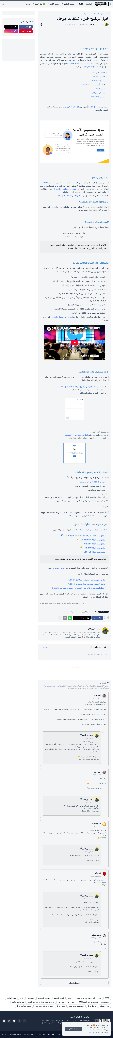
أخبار (99, 998)
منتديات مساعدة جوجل (62, 612)
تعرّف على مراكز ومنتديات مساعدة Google (86, 580)
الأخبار (80, 4)
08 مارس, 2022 (96, 938)
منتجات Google (96, 107)
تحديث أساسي (11, 998)
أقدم (41, 992)
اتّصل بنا (4, 1034)
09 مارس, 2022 (88, 958)
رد (105, 728)
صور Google (99, 88)
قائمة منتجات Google (92, 66)
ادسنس (70, 998)
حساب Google (98, 72)
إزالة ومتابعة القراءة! (73, 1029)
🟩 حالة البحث (40, 4)
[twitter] (19, 1021)
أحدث (107, 992)
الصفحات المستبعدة (44, 998)
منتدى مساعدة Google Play (93, 540)
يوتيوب (55, 568)
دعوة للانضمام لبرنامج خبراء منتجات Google (86, 584)
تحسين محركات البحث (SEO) (88, 1002)
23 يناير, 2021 (97, 698)
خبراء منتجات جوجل (76, 612)
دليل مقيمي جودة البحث (76, 1006)
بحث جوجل (30, 998)
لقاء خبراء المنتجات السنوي (62, 317)
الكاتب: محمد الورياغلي (89, 13)
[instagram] (9, 1021)
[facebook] (24, 1021)
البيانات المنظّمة (59, 998)
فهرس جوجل (60, 1006)
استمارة (82, 386)
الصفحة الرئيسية (103, 13)
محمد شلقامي (96, 935)
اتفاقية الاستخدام (15, 1034)
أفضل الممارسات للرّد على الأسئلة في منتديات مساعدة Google (78, 588)
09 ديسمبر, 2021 (96, 876)
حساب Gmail (99, 76)
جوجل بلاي (61, 1002)
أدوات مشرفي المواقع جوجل (85, 998)
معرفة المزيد (93, 1032)
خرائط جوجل (92, 1006)
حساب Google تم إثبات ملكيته (92, 482)
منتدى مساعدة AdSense (94, 544)
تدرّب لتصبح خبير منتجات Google (72, 195)
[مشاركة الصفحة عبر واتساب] (70, 618)
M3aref (98, 873)
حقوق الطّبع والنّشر (18, 1002)
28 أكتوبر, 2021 (96, 826)
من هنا (71, 515)
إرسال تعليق (74, 983)
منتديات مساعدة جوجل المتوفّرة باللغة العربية (90, 530)
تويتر (62, 568)
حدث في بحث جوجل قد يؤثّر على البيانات (41, 1002)
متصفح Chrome (98, 80)
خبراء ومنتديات (104, 1006)
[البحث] (4, 4)
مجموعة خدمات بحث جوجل (44, 1006)
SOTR (107, 998)
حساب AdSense (97, 97)
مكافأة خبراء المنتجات (72, 107)
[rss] (4, 1021)
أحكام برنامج (76, 435)
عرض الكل (45, 647)
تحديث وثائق (105, 1002)
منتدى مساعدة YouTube (94, 552)
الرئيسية (89, 4)
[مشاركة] (42, 24)
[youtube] (14, 1021)
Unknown (96, 824)
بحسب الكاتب (54, 4)
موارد (28, 4)
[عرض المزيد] (60, 618)
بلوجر (21, 998)
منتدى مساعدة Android (95, 548)
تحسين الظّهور (69, 4)
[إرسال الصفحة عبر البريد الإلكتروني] (65, 618)
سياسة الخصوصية (29, 1034)
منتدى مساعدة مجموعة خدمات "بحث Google (86, 535)
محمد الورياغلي (87, 735)
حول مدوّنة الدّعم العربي (46, 1034)
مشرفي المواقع (98, 93)
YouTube (85, 84)
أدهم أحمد (97, 695)
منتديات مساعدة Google (78, 63)
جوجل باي (71, 1002)
